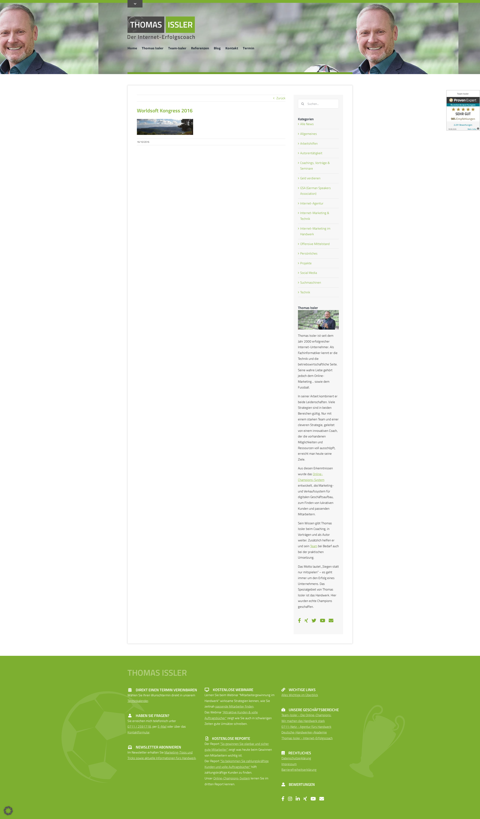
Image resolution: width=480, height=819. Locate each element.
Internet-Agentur (311, 203)
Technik (305, 292)
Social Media (308, 272)
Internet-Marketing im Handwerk (315, 231)
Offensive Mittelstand (315, 243)
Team (313, 546)
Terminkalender (138, 700)
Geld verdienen (310, 178)
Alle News (307, 124)
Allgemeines (308, 133)
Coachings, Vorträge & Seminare (315, 165)
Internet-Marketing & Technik (314, 215)
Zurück (280, 98)
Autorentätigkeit (311, 153)
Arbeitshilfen (309, 143)
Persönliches (308, 253)
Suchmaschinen (310, 282)
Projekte (306, 263)
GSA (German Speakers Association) (315, 191)
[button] (8, 810)
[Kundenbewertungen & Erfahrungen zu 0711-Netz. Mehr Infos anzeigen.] (463, 110)
